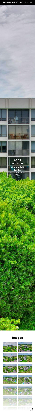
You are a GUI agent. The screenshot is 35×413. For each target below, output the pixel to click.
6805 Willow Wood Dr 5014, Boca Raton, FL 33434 (16, 2)
